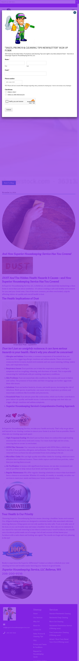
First (6, 66)
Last (28, 66)
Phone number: (10, 78)
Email (7, 70)
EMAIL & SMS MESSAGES (16, 95)
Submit (8, 110)
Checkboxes (8, 89)
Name (7, 59)
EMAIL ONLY (12, 92)
